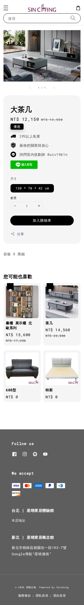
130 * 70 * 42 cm (32, 188)
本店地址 (18, 520)
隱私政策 (42, 595)
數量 (13, 198)
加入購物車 (42, 220)
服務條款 (24, 595)
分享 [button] (20, 234)
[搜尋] (73, 18)
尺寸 (13, 179)
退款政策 (59, 595)
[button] (6, 8)
